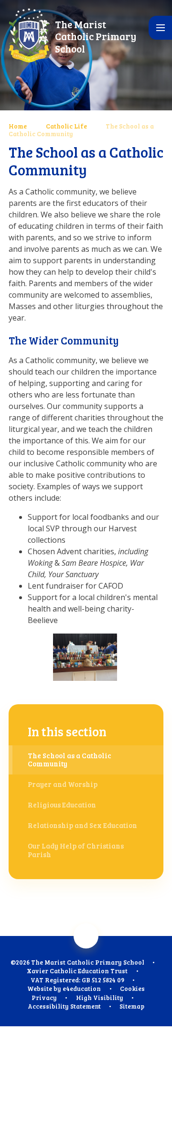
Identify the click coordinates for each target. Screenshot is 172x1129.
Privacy (44, 997)
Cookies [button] (132, 988)
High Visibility (99, 997)
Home (18, 126)
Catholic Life (66, 126)
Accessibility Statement (64, 1006)
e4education (82, 988)
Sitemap (131, 1006)
